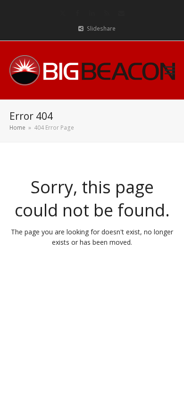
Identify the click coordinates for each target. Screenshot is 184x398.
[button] (170, 70)
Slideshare (101, 29)
